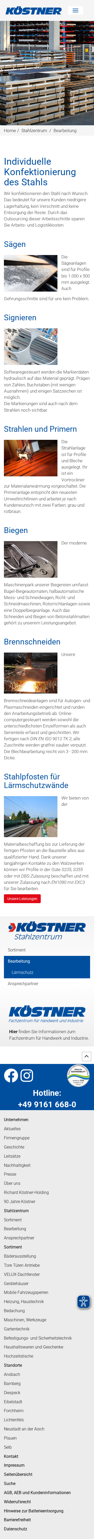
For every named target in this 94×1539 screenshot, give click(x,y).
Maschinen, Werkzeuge (25, 1319)
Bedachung (14, 1310)
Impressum (14, 1465)
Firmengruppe (17, 1137)
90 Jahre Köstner (19, 1201)
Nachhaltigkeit (17, 1165)
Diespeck (12, 1392)
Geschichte (14, 1147)
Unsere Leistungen (22, 899)
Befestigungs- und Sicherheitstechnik (38, 1338)
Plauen (10, 1438)
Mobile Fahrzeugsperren (26, 1292)
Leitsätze (12, 1156)
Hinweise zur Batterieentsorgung (33, 1510)
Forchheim (14, 1410)
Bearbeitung (19, 961)
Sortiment (17, 950)
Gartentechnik (17, 1329)
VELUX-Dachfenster (22, 1274)
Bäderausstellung (20, 1256)
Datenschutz (15, 1528)
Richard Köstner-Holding (26, 1192)
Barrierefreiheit (17, 1519)
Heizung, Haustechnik (24, 1301)
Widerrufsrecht (17, 1501)
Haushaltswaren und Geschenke (33, 1347)
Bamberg (12, 1383)
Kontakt (11, 1456)
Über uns (12, 1183)
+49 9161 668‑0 (47, 1104)
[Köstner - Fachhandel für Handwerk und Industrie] (36, 10)
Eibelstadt (13, 1401)
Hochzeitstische (18, 1356)
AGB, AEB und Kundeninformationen (37, 1492)
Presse (10, 1174)
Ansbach (12, 1374)
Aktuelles (12, 1128)
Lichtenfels (14, 1419)
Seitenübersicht (18, 1474)
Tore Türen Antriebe (22, 1265)
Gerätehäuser (16, 1283)
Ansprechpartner (23, 983)
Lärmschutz (22, 972)
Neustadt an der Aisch (24, 1428)
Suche (9, 1483)
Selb (8, 1447)
